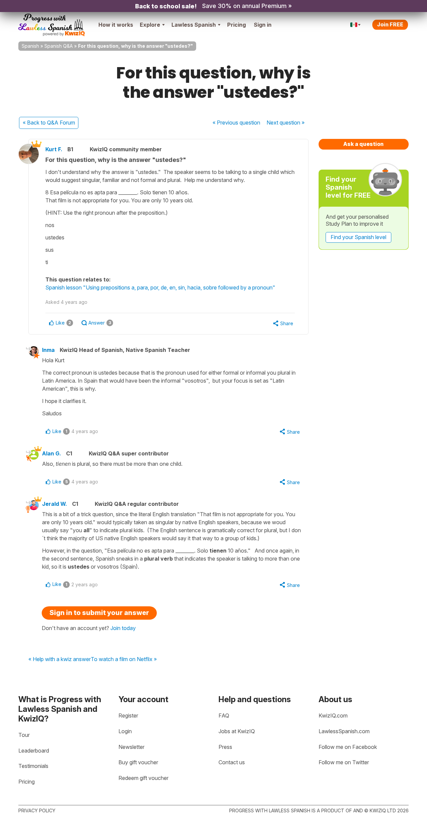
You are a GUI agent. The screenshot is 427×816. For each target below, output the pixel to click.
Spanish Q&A (58, 46)
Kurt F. (53, 149)
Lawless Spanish (193, 24)
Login (125, 731)
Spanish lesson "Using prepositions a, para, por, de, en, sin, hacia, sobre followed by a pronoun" (160, 287)
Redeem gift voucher (143, 778)
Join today (123, 628)
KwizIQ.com (333, 715)
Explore (150, 24)
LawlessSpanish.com (344, 731)
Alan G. (51, 453)
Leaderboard (33, 750)
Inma (48, 350)
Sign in (263, 24)
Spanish (30, 46)
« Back (49, 122)
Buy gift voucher (138, 762)
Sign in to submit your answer (99, 613)
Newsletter (131, 747)
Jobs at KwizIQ (237, 731)
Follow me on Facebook (348, 747)
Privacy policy (36, 810)
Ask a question (363, 144)
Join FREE (390, 24)
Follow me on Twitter (344, 762)
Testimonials (33, 766)
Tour (24, 735)
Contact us (232, 762)
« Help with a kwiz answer (59, 659)
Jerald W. (54, 503)
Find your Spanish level (358, 237)
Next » (286, 122)
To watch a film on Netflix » (124, 659)
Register (128, 715)
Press (225, 747)
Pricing (236, 24)
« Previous (236, 122)
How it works (115, 24)
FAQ (224, 715)
